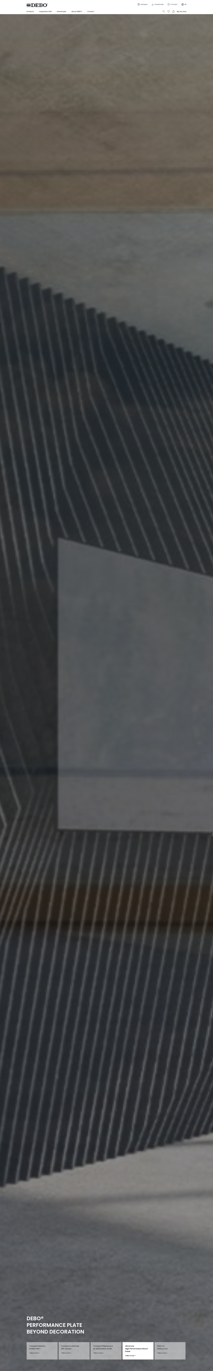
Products (30, 11)
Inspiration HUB (45, 11)
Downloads (61, 11)
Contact (90, 11)
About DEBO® (76, 11)
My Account (181, 11)
